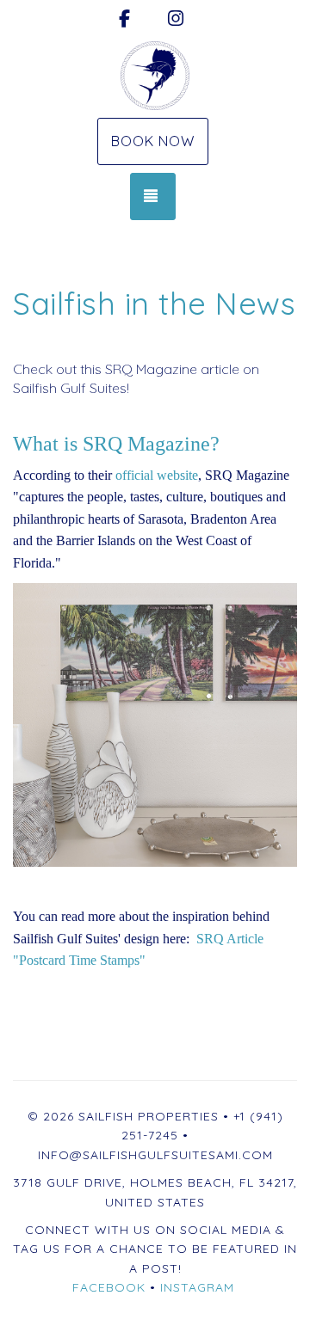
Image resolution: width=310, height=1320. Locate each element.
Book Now (153, 141)
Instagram (197, 1287)
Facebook (109, 1287)
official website (156, 475)
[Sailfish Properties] (155, 75)
